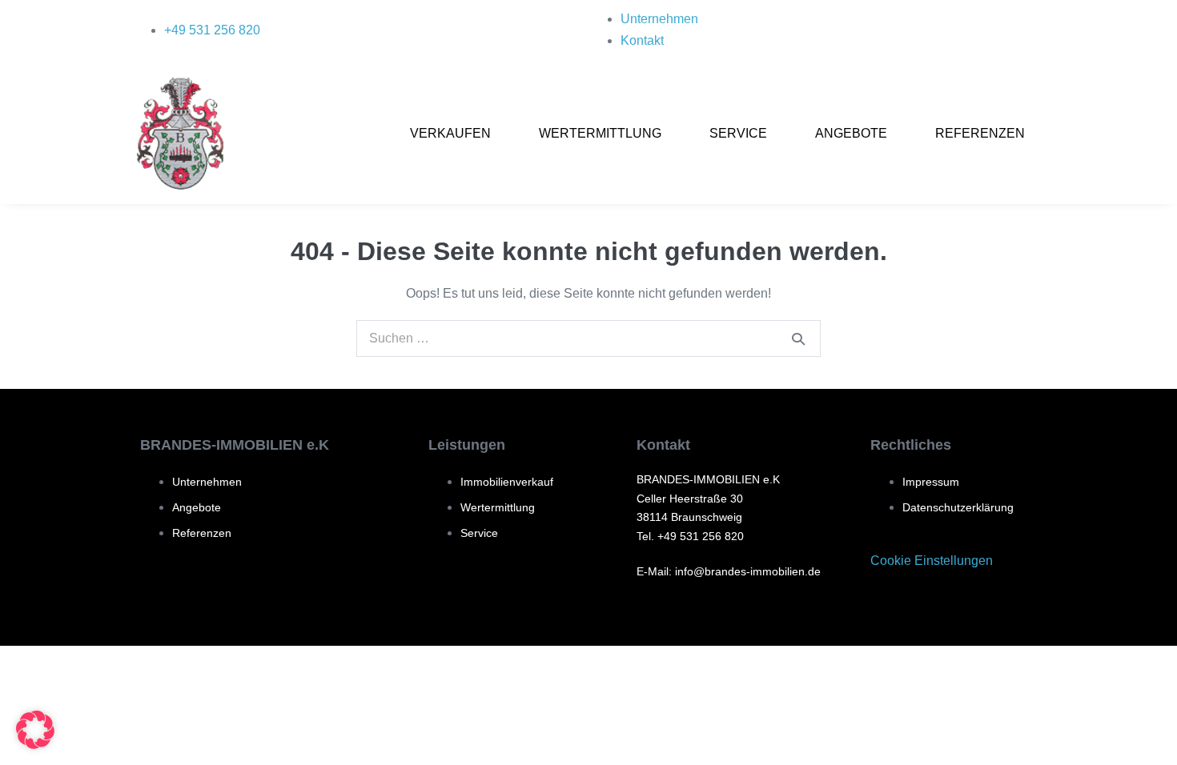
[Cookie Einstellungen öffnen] (35, 744)
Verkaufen (450, 133)
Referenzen (980, 133)
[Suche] (798, 338)
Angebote (851, 133)
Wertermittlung (600, 133)
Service (738, 133)
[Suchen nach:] (588, 338)
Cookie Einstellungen (931, 560)
